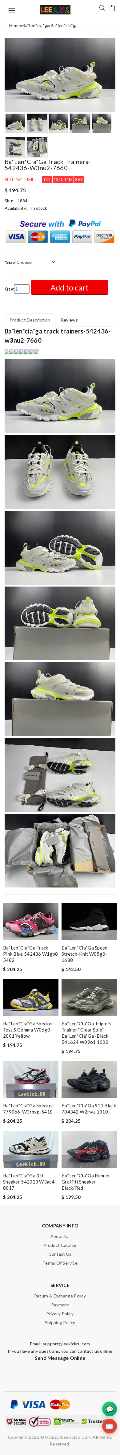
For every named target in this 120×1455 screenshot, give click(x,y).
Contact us (60, 1254)
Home (15, 25)
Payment (60, 1304)
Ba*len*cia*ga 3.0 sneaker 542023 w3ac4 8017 (28, 1182)
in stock (39, 208)
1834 (23, 200)
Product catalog (60, 1245)
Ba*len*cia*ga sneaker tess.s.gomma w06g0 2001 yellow (28, 1030)
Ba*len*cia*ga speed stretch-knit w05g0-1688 (85, 954)
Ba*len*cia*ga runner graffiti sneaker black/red (86, 1182)
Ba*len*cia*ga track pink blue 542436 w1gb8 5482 (30, 954)
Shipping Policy (60, 1322)
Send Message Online (60, 1358)
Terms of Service (60, 1263)
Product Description (30, 319)
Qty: (9, 288)
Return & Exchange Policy (60, 1295)
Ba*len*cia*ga (36, 25)
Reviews (69, 319)
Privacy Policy (60, 1313)
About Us (60, 1236)
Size (10, 262)
